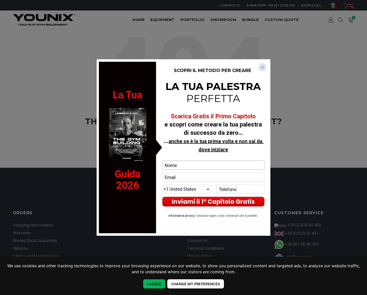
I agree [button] (154, 284)
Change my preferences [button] (195, 284)
